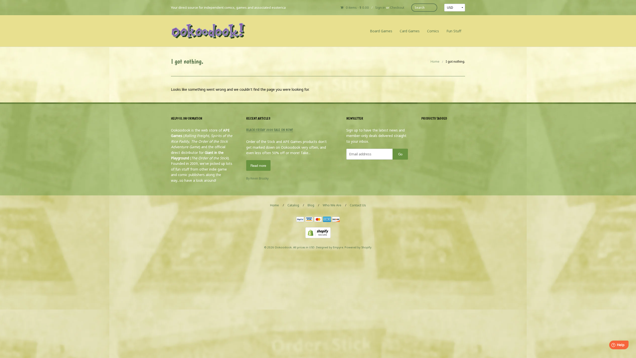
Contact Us (358, 205)
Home (435, 61)
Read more (258, 165)
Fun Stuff (453, 31)
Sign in (380, 7)
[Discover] (336, 219)
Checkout (397, 7)
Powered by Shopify (358, 247)
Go (400, 154)
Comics (433, 31)
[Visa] (309, 219)
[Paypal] (300, 219)
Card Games (410, 31)
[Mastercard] (318, 219)
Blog (311, 205)
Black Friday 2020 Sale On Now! (269, 130)
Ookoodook (283, 247)
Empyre (338, 247)
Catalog (293, 205)
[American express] (327, 219)
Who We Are (332, 205)
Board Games (381, 31)
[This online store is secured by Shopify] (318, 232)
